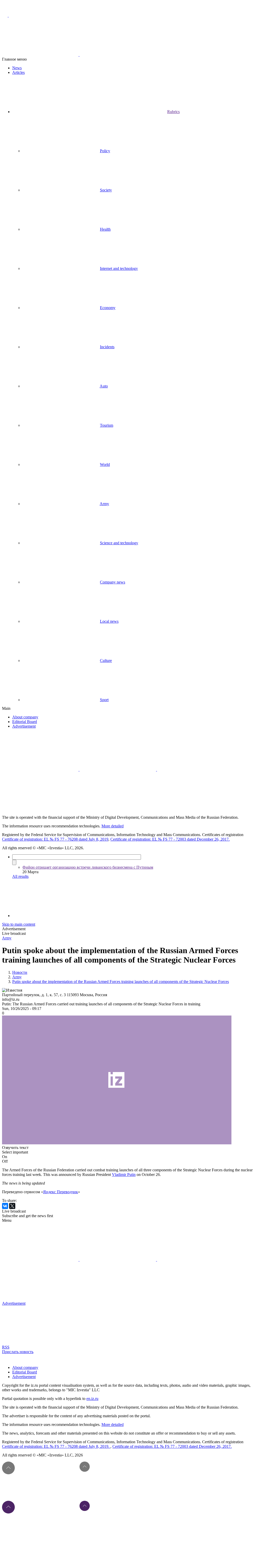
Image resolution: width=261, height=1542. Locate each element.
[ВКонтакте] (5, 1206)
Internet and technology (119, 268)
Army (104, 504)
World (105, 464)
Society (106, 190)
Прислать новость (17, 1352)
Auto (104, 386)
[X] (12, 1206)
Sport (104, 700)
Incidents (107, 347)
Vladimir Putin (124, 1174)
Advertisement (24, 726)
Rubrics (173, 111)
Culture (106, 660)
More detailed (112, 826)
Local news (109, 621)
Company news (112, 582)
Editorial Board (24, 721)
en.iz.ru (92, 1398)
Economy (107, 307)
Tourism (106, 425)
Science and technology (119, 543)
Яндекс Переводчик (60, 1192)
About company (25, 717)
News (17, 68)
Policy (105, 151)
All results (20, 876)
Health (105, 229)
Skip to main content (18, 924)
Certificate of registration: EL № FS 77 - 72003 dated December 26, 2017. (170, 839)
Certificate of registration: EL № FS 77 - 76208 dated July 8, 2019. (56, 1446)
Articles (18, 72)
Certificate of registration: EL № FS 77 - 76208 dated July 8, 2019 (55, 839)
